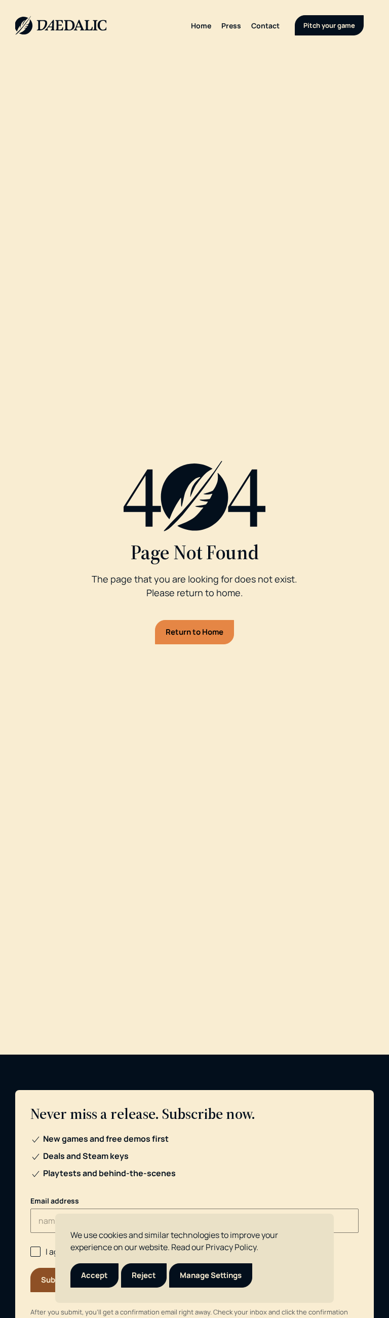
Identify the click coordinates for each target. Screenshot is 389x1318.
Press (231, 25)
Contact (265, 25)
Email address (54, 1201)
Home (201, 25)
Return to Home (194, 632)
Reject (144, 1275)
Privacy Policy (231, 1247)
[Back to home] (60, 25)
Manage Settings (211, 1275)
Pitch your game (329, 25)
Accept (94, 1275)
